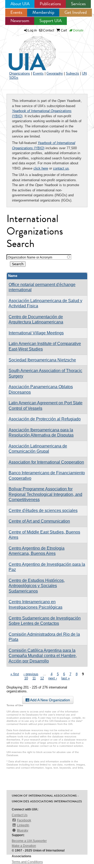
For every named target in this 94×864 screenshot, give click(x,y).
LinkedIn (23, 825)
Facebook (24, 820)
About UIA (20, 4)
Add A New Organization (49, 700)
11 (34, 678)
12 (42, 678)
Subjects (72, 73)
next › (52, 678)
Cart (63, 30)
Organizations (19, 73)
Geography (54, 73)
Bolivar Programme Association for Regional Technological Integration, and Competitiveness (45, 494)
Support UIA (50, 20)
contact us (61, 168)
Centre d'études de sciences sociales (43, 510)
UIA (26, 50)
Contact (48, 30)
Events (16, 12)
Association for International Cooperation (46, 462)
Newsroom (19, 20)
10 (26, 678)
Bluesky (22, 830)
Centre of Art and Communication (39, 521)
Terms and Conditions (27, 862)
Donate (78, 30)
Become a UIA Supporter (29, 841)
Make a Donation (24, 846)
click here (40, 168)
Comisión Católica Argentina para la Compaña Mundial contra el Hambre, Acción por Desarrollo (43, 655)
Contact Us (19, 815)
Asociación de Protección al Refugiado (45, 419)
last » (65, 678)
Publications (50, 4)
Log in (32, 30)
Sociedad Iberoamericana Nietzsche (42, 360)
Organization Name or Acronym (30, 257)
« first (14, 674)
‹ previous (31, 674)
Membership (43, 12)
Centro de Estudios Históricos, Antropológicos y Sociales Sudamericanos (37, 585)
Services (78, 4)
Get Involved (75, 12)
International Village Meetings (36, 333)
